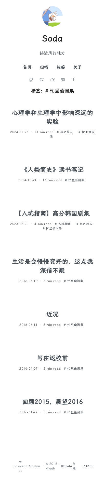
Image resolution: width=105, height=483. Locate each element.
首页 (27, 67)
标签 (61, 67)
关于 (77, 67)
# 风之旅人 (65, 132)
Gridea (34, 466)
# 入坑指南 (63, 224)
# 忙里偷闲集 (75, 180)
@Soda (66, 466)
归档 (44, 67)
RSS (89, 466)
